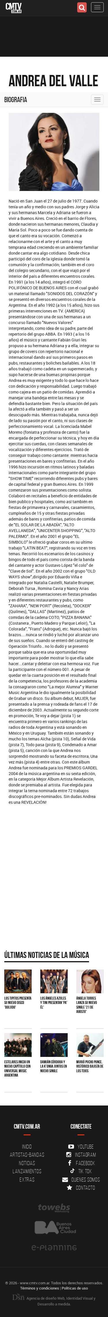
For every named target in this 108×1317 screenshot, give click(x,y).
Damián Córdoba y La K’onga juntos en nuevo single (53, 1066)
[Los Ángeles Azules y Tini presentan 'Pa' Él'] (54, 981)
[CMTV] (14, 7)
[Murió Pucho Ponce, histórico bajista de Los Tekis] (90, 1045)
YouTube (85, 1146)
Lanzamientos (27, 1171)
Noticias (27, 1163)
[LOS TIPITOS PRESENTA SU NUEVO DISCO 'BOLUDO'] (18, 981)
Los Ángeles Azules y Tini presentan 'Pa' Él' (53, 1002)
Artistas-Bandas (27, 1155)
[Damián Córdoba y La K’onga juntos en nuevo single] (54, 1045)
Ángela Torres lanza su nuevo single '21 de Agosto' (86, 1005)
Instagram (85, 1155)
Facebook (85, 1163)
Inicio (27, 1146)
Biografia (15, 99)
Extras (27, 1179)
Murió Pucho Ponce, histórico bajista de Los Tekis (89, 1066)
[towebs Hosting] (54, 1208)
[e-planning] (54, 1248)
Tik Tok (85, 1171)
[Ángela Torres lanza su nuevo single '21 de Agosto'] (90, 981)
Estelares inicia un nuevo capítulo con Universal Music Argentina (17, 1068)
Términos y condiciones (39, 1288)
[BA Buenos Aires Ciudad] (54, 1228)
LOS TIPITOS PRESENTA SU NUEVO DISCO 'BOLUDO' (17, 1002)
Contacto (85, 1187)
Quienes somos (85, 1179)
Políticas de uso (75, 1288)
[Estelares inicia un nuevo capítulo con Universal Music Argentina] (18, 1045)
